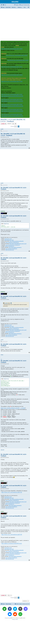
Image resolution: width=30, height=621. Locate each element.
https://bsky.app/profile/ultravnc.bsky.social (18, 243)
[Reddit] (15, 614)
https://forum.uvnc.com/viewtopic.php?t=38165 (11, 104)
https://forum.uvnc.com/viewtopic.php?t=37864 (11, 81)
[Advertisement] (15, 25)
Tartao (2, 354)
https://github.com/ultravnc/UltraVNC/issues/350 (12, 116)
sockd (2, 129)
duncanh (2, 449)
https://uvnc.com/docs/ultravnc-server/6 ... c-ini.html (13, 408)
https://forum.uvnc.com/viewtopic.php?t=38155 (18, 60)
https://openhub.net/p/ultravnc (11, 248)
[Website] (4, 609)
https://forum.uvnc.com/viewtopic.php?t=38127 (11, 66)
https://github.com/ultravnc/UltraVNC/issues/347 (12, 101)
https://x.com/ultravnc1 (9, 246)
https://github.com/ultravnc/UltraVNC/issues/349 (12, 111)
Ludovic (2, 480)
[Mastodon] (26, 609)
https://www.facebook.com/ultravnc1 (13, 244)
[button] (15, 126)
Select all (6, 223)
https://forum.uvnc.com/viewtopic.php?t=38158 (16, 55)
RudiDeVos (3, 211)
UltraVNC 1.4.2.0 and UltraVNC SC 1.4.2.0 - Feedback (12, 120)
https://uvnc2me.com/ (9, 249)
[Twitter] (15, 609)
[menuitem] (4, 5)
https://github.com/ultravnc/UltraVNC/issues (11, 543)
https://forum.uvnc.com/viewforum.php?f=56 (11, 492)
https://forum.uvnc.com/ (9, 239)
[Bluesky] (10, 614)
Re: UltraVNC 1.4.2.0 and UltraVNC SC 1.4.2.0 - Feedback (13, 134)
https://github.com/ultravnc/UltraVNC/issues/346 (12, 96)
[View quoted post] (11, 303)
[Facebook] (10, 609)
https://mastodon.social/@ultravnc (12, 242)
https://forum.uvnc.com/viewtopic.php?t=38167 (11, 114)
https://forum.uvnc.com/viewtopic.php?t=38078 (11, 74)
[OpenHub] (20, 614)
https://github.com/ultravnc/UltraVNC (16, 241)
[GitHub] (20, 609)
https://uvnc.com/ (8, 238)
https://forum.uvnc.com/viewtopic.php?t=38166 (11, 109)
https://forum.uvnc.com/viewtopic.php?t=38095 (11, 48)
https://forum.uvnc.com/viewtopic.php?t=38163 (11, 94)
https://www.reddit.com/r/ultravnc (15, 247)
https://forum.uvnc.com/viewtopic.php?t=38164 (11, 99)
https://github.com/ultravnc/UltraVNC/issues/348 (12, 106)
